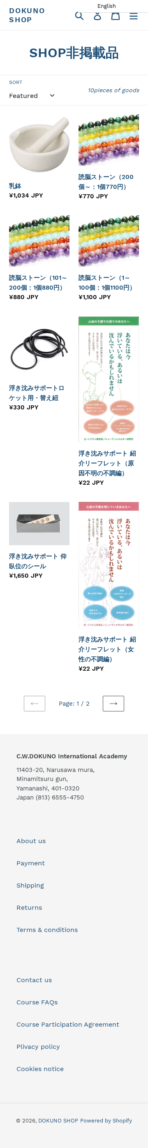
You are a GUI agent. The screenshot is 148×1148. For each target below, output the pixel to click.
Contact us (34, 980)
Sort (15, 82)
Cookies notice (40, 1069)
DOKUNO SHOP (27, 15)
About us (31, 841)
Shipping (30, 885)
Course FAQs (37, 1002)
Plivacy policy (38, 1046)
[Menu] (134, 15)
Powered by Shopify (106, 1121)
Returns (29, 907)
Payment (30, 863)
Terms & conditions (47, 930)
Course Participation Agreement (67, 1024)
